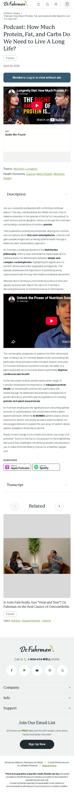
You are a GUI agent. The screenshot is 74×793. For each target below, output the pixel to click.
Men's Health (44, 174)
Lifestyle (46, 620)
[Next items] (59, 506)
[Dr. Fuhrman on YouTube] (37, 670)
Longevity (31, 168)
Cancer (31, 174)
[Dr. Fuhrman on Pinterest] (24, 670)
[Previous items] (15, 506)
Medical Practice (49, 765)
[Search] (47, 4)
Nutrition (19, 168)
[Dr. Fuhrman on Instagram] (50, 670)
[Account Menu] (55, 4)
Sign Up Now (37, 744)
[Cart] (67, 4)
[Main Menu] (38, 4)
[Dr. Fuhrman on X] (62, 670)
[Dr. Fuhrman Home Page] (15, 4)
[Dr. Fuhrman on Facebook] (11, 670)
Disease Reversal (31, 620)
